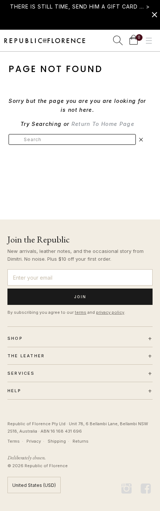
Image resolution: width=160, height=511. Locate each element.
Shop (80, 338)
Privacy (33, 441)
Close (141, 139)
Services (80, 373)
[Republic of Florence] (45, 40)
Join (80, 296)
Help (80, 390)
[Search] (118, 40)
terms (80, 312)
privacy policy (110, 312)
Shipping (57, 441)
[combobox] (72, 139)
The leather (80, 355)
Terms (13, 441)
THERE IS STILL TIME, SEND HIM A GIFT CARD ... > (80, 6)
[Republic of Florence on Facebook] (146, 489)
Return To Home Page (102, 124)
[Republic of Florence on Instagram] (127, 489)
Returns (81, 441)
